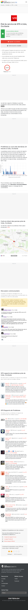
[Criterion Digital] (14, 598)
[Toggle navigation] (26, 2)
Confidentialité (4, 583)
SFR (12, 5)
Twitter (16, 578)
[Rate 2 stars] (11, 551)
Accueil (2, 5)
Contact (3, 585)
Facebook (17, 581)
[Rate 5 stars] (19, 551)
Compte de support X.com (10, 537)
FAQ (2, 581)
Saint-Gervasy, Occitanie (17, 385)
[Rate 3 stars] (14, 551)
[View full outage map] (14, 241)
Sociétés (8, 5)
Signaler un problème (14, 41)
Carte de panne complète (15, 45)
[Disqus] (14, 324)
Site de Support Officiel (9, 541)
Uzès (8, 227)
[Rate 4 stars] (16, 551)
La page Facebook (8, 539)
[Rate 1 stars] (9, 551)
